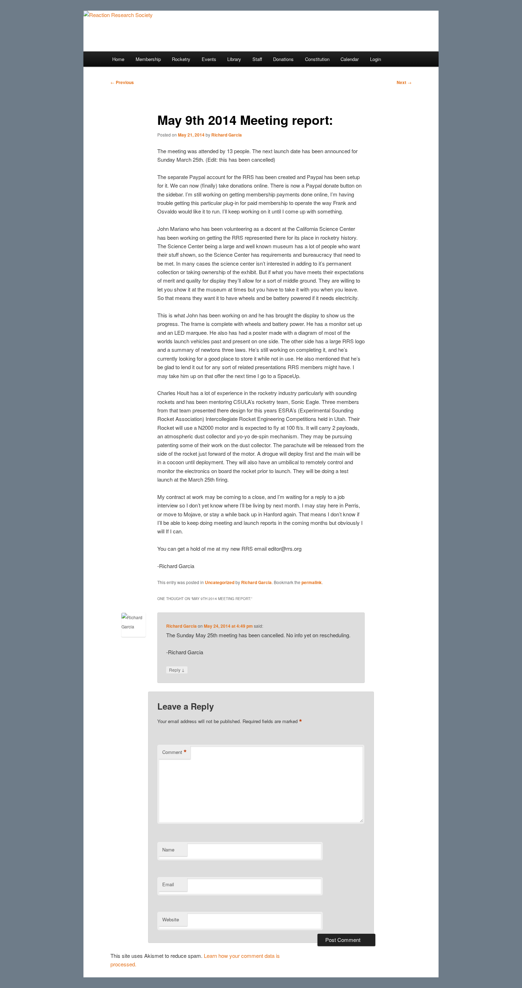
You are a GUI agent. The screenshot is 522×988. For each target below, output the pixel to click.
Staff (257, 59)
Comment (174, 752)
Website (170, 919)
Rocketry (181, 59)
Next (404, 82)
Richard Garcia (226, 135)
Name (168, 849)
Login (375, 59)
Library (234, 59)
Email (168, 884)
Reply (177, 669)
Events (209, 59)
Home (118, 59)
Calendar (350, 59)
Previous (122, 82)
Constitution (317, 59)
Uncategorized (219, 582)
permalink (311, 582)
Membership (148, 59)
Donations (283, 59)
